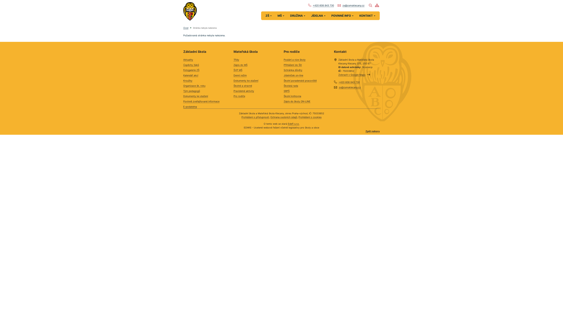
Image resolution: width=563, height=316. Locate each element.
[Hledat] (370, 5)
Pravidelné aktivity (244, 91)
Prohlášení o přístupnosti (255, 117)
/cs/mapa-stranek (377, 5)
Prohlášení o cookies (310, 117)
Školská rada (291, 85)
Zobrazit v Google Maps (351, 74)
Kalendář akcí (190, 75)
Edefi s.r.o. (293, 123)
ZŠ (267, 15)
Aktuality (188, 59)
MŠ (280, 15)
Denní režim (240, 75)
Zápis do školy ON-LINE (297, 101)
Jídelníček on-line (293, 75)
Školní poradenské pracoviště (300, 80)
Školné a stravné (243, 85)
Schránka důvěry (293, 70)
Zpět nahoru (373, 131)
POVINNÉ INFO (341, 15)
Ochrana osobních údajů (283, 117)
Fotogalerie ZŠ (191, 70)
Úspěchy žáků (191, 64)
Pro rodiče (239, 96)
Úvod (185, 28)
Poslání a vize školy (295, 59)
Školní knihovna (292, 96)
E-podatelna (190, 106)
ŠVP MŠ (238, 70)
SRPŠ (287, 91)
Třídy (236, 59)
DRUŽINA (296, 15)
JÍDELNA (317, 15)
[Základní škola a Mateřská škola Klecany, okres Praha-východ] (190, 11)
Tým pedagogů (191, 91)
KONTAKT (366, 15)
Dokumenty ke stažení (195, 96)
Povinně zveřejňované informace (201, 101)
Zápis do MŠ (240, 64)
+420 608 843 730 (323, 5)
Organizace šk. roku (194, 85)
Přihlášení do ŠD (293, 64)
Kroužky (187, 80)
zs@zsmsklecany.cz (353, 5)
